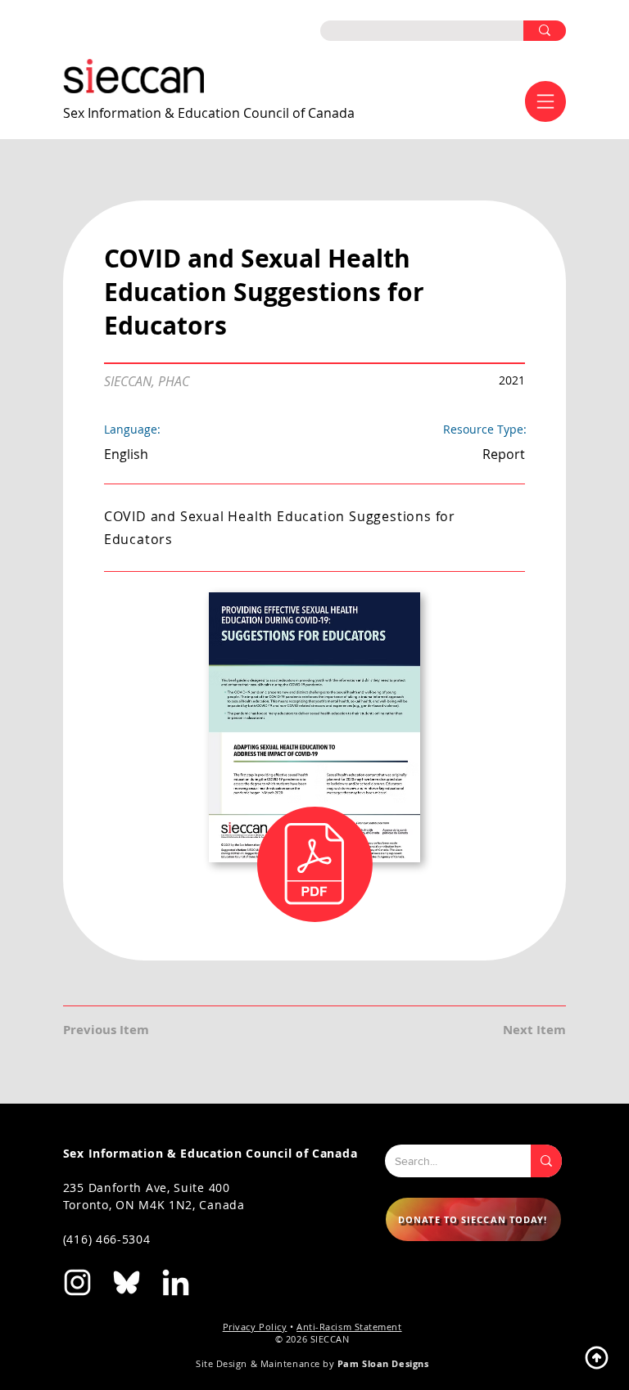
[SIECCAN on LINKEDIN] (175, 1282)
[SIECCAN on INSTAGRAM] (77, 1282)
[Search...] (546, 1161)
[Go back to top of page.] (596, 1357)
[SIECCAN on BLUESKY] (126, 1282)
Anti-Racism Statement (349, 1326)
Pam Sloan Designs (382, 1363)
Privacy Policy (255, 1326)
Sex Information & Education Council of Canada (209, 113)
